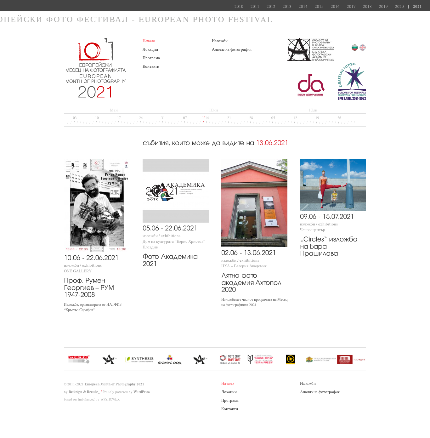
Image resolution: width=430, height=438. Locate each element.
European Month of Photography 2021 (114, 384)
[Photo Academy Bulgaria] (310, 59)
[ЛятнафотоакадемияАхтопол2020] (252, 281)
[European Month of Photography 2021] (95, 94)
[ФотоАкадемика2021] (171, 259)
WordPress (141, 391)
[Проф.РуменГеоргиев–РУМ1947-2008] (90, 287)
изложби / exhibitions (83, 265)
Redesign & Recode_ (84, 391)
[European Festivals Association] (352, 98)
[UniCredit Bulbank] (312, 98)
